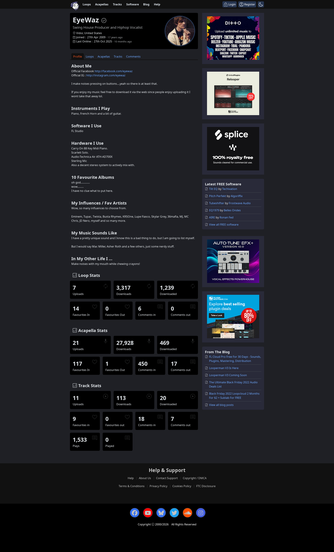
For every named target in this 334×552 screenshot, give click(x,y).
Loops (87, 4)
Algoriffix (236, 196)
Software (132, 4)
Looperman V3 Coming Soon (228, 375)
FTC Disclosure (206, 486)
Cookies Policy (181, 486)
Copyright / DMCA (194, 478)
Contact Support (167, 478)
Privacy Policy (158, 486)
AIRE (212, 217)
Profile (77, 56)
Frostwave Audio (240, 203)
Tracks (117, 4)
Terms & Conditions (132, 486)
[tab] (77, 56)
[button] (261, 4)
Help (157, 4)
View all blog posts (221, 405)
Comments (133, 56)
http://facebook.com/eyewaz (114, 71)
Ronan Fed (226, 217)
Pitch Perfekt (217, 196)
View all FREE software (223, 224)
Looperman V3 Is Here (223, 368)
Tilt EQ (213, 189)
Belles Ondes (232, 210)
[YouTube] (148, 513)
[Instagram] (201, 513)
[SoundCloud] (187, 513)
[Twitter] (174, 513)
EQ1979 (214, 210)
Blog (146, 4)
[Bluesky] (161, 513)
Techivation (229, 189)
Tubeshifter (216, 203)
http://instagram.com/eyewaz (105, 75)
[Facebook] (135, 513)
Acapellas (101, 4)
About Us (145, 478)
